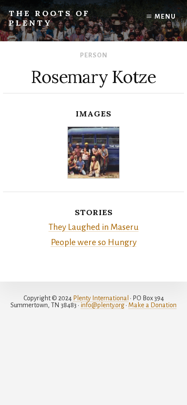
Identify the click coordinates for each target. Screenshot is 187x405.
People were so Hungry (94, 242)
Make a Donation (152, 305)
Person (93, 55)
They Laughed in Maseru (94, 227)
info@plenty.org (102, 305)
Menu (165, 16)
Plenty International (101, 298)
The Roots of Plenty (49, 18)
